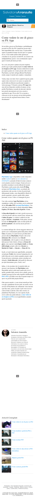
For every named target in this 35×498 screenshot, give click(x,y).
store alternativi (21, 179)
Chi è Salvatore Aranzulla (17, 486)
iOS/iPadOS (5, 181)
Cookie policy (14, 488)
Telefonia (18, 16)
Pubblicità (16, 487)
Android (8, 179)
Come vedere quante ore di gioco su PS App (19, 133)
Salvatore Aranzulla (7, 42)
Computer (12, 16)
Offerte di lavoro (24, 487)
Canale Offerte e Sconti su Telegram (15, 26)
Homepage (7, 486)
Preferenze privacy (23, 488)
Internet (24, 16)
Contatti (11, 487)
